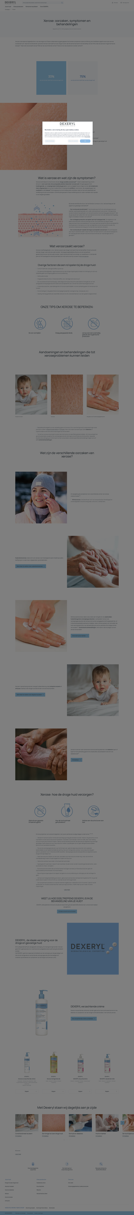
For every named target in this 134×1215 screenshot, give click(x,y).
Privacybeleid (87, 136)
